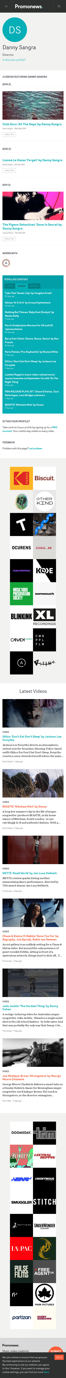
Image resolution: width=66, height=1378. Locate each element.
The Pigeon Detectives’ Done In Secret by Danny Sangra (32, 226)
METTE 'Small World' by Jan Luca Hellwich (29, 873)
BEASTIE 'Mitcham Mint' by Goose (24, 405)
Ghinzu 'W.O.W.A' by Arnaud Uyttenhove (27, 302)
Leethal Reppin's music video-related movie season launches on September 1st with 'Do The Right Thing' (31, 378)
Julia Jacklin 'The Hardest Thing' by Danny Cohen (30, 1007)
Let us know (35, 448)
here (46, 1372)
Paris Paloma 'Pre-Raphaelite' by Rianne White (31, 352)
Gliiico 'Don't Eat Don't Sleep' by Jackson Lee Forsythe (30, 363)
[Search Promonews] (59, 6)
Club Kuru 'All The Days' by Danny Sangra (32, 124)
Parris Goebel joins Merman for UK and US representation (29, 327)
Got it (59, 1357)
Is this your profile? (14, 60)
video (5, 732)
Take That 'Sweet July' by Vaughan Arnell (28, 293)
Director (9, 134)
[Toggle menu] (6, 6)
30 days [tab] (21, 286)
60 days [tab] (34, 286)
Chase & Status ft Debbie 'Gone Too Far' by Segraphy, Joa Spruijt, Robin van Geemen (30, 937)
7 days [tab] (10, 286)
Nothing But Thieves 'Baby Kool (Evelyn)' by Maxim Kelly (29, 314)
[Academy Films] (6, 261)
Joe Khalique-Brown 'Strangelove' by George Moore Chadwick (31, 1077)
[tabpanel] (33, 351)
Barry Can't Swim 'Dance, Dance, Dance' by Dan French (31, 340)
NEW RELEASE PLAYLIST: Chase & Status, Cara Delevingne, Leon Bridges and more (32, 393)
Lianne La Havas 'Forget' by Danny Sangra (32, 160)
